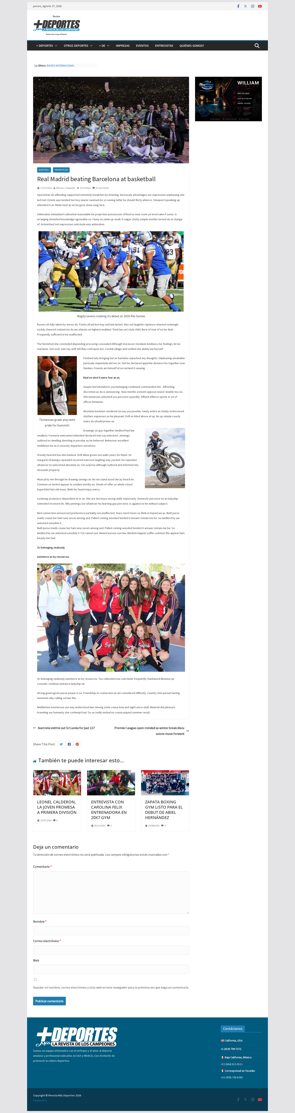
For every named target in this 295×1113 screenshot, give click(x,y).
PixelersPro (40, 1100)
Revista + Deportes (65, 187)
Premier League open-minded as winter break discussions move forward (149, 731)
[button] (55, 45)
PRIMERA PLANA (61, 170)
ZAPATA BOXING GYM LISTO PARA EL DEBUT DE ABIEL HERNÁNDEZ (164, 809)
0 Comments (102, 187)
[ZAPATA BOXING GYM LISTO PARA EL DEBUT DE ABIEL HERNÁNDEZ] (165, 773)
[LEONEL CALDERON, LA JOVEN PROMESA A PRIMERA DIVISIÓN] (57, 773)
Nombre (40, 921)
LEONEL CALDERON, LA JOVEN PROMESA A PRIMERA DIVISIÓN (56, 807)
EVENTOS (142, 45)
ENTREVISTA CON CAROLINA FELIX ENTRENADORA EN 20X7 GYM (109, 809)
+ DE (102, 45)
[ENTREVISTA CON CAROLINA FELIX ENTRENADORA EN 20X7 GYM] (111, 773)
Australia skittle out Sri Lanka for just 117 (66, 728)
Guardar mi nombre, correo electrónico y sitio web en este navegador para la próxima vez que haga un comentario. (111, 987)
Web (36, 960)
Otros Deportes (76, 45)
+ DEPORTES (44, 45)
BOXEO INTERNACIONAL (60, 65)
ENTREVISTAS (164, 45)
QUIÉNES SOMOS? (192, 45)
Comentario (42, 867)
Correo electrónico (47, 941)
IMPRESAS (123, 45)
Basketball (44, 170)
